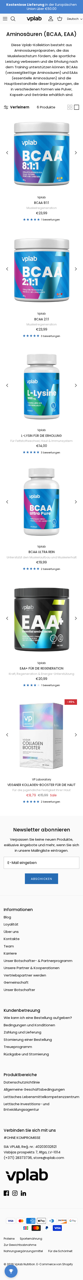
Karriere (10, 953)
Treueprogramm (18, 1046)
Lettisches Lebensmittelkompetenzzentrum (41, 1096)
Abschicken (41, 879)
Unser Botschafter (19, 989)
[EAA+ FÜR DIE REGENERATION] (41, 618)
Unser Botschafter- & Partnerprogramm (38, 960)
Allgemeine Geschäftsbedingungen (34, 1089)
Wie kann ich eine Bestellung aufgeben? (38, 1017)
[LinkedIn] (23, 1193)
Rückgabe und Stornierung (26, 1054)
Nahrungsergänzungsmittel (23, 1251)
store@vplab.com (48, 1157)
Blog (7, 917)
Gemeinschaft (16, 982)
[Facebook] (6, 1193)
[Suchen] (15, 19)
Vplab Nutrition (25, 1264)
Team (9, 946)
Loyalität (11, 924)
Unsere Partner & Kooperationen (31, 967)
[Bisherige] (7, 152)
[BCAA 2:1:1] (41, 269)
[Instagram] (15, 1193)
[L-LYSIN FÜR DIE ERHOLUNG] (41, 385)
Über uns (11, 931)
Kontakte (12, 938)
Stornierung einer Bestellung (28, 1039)
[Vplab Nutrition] (34, 19)
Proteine (9, 1239)
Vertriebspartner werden (25, 975)
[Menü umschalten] (5, 19)
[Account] (49, 19)
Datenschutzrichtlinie (22, 1082)
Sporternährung (31, 1239)
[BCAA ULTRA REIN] (41, 502)
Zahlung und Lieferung (22, 1032)
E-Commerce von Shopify (54, 1264)
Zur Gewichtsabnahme (20, 1245)
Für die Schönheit (60, 1251)
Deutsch (73, 19)
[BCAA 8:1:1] (41, 153)
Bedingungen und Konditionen (29, 1025)
